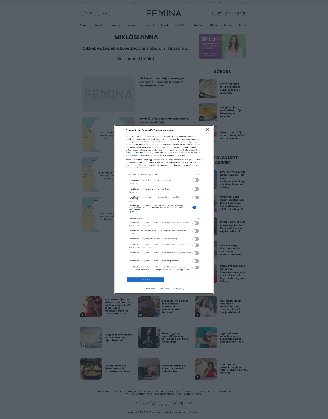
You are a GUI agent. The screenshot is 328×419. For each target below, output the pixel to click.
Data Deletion (149, 289)
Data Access (164, 289)
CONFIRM (145, 280)
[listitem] (164, 174)
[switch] (195, 180)
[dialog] (164, 209)
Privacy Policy (178, 289)
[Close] (208, 130)
